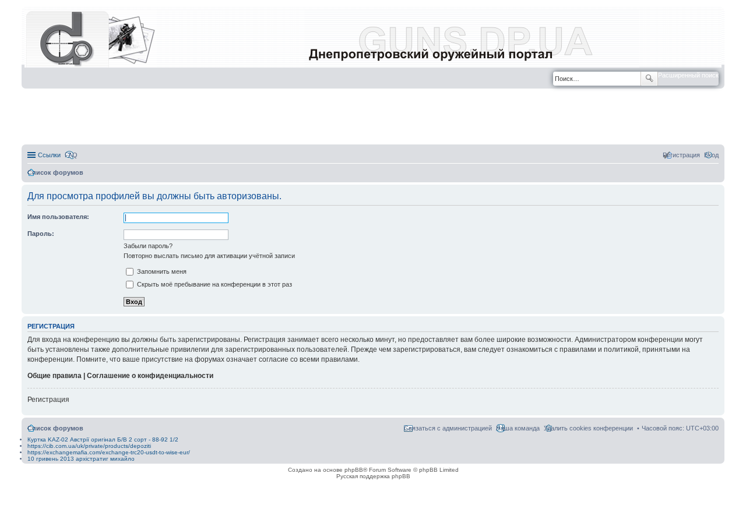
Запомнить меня (160, 271)
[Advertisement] (373, 117)
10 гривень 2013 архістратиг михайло (81, 458)
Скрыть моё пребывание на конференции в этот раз (213, 284)
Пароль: (40, 233)
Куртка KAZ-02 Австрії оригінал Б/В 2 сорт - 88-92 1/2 (102, 439)
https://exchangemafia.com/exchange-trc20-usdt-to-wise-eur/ (108, 452)
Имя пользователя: (58, 216)
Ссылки (49, 154)
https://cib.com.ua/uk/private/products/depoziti (89, 446)
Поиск (649, 79)
